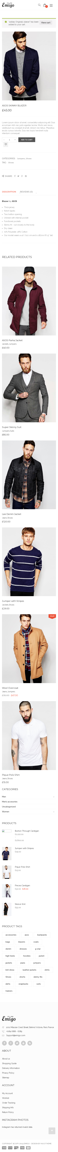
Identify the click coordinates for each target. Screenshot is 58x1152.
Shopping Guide (9, 1063)
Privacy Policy (8, 1073)
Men (4, 797)
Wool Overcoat (10, 688)
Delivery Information (11, 1068)
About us (6, 1059)
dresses (23, 949)
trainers (9, 991)
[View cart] (44, 5)
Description (9, 192)
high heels (10, 956)
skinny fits (38, 977)
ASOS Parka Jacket (12, 340)
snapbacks (23, 984)
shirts (47, 970)
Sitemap (5, 1078)
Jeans (4, 518)
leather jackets (29, 970)
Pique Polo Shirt (11, 775)
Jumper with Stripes (13, 601)
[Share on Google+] (22, 176)
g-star (38, 949)
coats (36, 942)
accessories (11, 935)
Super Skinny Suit (11, 427)
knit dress (10, 970)
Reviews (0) (26, 192)
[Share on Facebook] (15, 176)
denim (8, 949)
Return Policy (8, 1112)
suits (39, 984)
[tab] (10, 191)
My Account (7, 1093)
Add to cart (27, 140)
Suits (12, 431)
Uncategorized (9, 807)
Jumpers (21, 158)
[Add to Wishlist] (6, 144)
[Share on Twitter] (18, 176)
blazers (21, 942)
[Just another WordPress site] (8, 5)
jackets (9, 963)
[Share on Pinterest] (26, 176)
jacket (41, 956)
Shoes (29, 158)
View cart (45, 23)
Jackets (5, 344)
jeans (22, 963)
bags (8, 942)
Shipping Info (8, 1107)
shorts (22, 977)
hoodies (26, 956)
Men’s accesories (9, 802)
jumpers (37, 963)
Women (5, 812)
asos (27, 935)
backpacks (42, 935)
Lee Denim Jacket (11, 514)
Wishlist (5, 1098)
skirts (8, 984)
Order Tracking (8, 1103)
